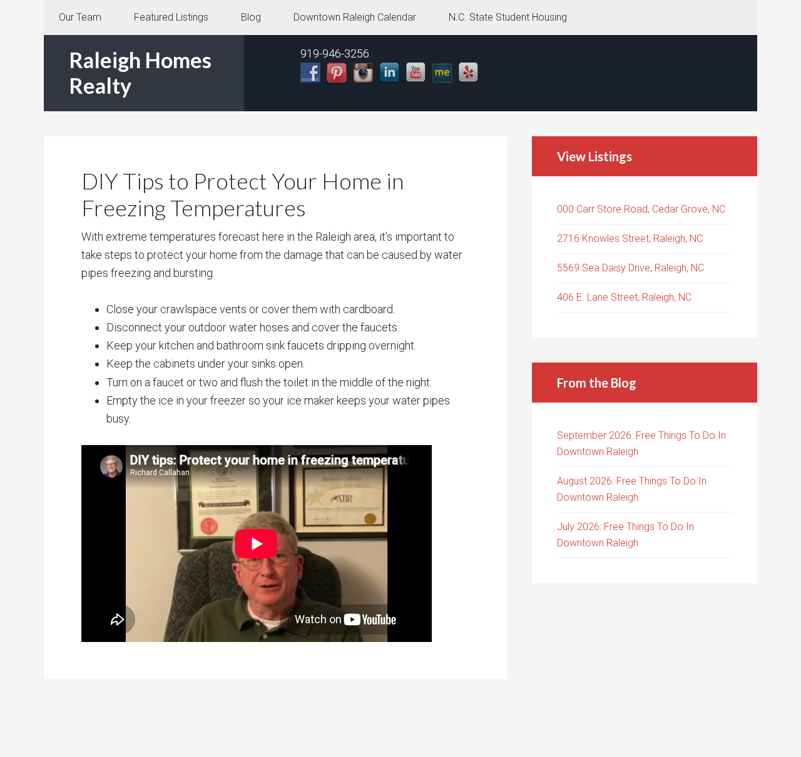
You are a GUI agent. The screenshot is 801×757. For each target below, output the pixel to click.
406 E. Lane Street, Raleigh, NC (624, 297)
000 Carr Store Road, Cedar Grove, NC (641, 209)
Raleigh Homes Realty (140, 72)
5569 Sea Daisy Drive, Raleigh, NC (630, 268)
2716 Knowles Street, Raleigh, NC (630, 238)
